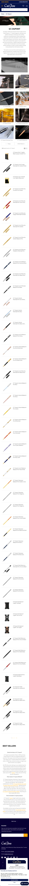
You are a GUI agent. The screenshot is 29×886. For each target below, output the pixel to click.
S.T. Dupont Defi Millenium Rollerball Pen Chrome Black (19, 566)
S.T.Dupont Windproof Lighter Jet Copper (18, 626)
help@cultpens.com (8, 854)
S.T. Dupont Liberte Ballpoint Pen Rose (19, 396)
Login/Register (23, 1)
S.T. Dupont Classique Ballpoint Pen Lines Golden (19, 517)
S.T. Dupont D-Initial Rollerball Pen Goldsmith (19, 687)
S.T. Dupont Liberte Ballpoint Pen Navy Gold (19, 456)
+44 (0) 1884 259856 (9, 851)
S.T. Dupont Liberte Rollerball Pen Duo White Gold (19, 298)
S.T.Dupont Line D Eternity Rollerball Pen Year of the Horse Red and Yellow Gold (19, 201)
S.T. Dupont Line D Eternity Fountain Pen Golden (19, 189)
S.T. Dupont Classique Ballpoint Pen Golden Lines (19, 481)
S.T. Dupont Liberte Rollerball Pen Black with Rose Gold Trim (19, 323)
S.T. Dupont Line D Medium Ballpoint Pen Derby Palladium (19, 335)
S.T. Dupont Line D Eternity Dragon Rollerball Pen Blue (19, 213)
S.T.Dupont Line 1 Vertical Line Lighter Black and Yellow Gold (19, 177)
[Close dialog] (26, 860)
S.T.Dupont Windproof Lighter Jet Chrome (18, 614)
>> (16, 737)
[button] (26, 5)
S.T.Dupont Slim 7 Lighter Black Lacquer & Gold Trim (19, 153)
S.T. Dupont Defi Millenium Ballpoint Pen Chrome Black (19, 638)
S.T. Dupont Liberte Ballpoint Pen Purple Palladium (19, 444)
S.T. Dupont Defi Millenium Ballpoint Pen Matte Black (19, 651)
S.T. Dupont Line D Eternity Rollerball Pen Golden (19, 226)
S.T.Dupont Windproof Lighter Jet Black (18, 602)
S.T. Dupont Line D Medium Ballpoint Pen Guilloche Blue (19, 262)
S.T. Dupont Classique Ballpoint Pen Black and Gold (19, 529)
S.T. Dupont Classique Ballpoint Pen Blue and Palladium (18, 553)
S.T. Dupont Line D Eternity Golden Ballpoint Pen (19, 238)
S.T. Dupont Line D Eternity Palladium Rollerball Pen (19, 250)
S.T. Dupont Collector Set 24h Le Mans (11, 791)
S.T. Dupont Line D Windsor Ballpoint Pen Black (19, 286)
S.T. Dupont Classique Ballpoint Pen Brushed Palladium (18, 578)
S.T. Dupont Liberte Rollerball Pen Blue (17, 311)
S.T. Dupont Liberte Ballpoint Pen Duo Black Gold (19, 359)
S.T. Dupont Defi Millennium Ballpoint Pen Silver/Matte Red (19, 663)
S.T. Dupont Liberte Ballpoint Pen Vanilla (19, 408)
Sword (11, 798)
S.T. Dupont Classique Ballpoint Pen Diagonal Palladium (18, 493)
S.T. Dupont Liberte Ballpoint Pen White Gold (19, 420)
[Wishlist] (23, 6)
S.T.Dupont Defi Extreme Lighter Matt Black (19, 675)
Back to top (14, 821)
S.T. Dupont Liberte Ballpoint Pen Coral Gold (19, 432)
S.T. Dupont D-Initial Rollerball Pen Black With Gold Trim (19, 699)
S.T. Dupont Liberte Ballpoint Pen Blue (19, 383)
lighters (13, 772)
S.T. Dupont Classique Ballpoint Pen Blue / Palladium (18, 541)
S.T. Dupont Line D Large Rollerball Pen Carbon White (19, 165)
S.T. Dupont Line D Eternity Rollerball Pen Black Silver (19, 274)
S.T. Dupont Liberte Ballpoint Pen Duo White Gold (19, 347)
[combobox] (14, 9)
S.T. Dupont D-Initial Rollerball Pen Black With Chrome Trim (19, 711)
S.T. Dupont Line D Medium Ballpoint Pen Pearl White (19, 468)
